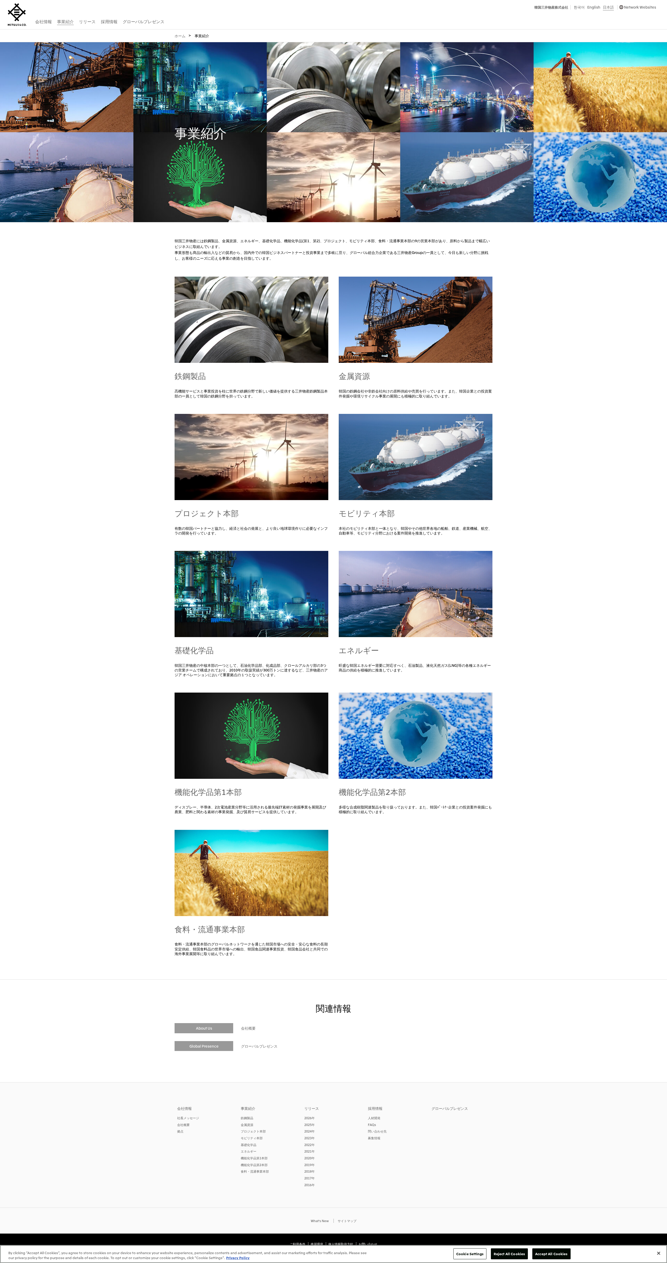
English (593, 7)
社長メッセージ (188, 1118)
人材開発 (374, 1118)
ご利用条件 (297, 1244)
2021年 (309, 1151)
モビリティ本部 (367, 513)
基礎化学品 (194, 650)
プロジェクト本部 (207, 513)
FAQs (372, 1124)
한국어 (579, 7)
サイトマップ (347, 1220)
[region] (333, 1254)
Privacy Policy (238, 1257)
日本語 (608, 7)
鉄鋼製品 (190, 375)
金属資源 (354, 375)
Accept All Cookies (551, 1253)
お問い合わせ (368, 1244)
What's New (320, 1220)
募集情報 (374, 1138)
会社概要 (248, 1028)
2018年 (309, 1171)
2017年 (309, 1178)
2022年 (309, 1144)
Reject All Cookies (509, 1253)
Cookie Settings (470, 1253)
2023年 (309, 1138)
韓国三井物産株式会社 (551, 7)
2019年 (309, 1164)
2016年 (309, 1185)
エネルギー (359, 650)
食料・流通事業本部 (210, 929)
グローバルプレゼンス (259, 1046)
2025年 (309, 1124)
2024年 (309, 1131)
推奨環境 (317, 1244)
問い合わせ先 (377, 1131)
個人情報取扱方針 (340, 1244)
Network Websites (640, 7)
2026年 (309, 1118)
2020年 (309, 1158)
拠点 (180, 1131)
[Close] (658, 1253)
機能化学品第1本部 (208, 791)
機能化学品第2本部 (372, 791)
